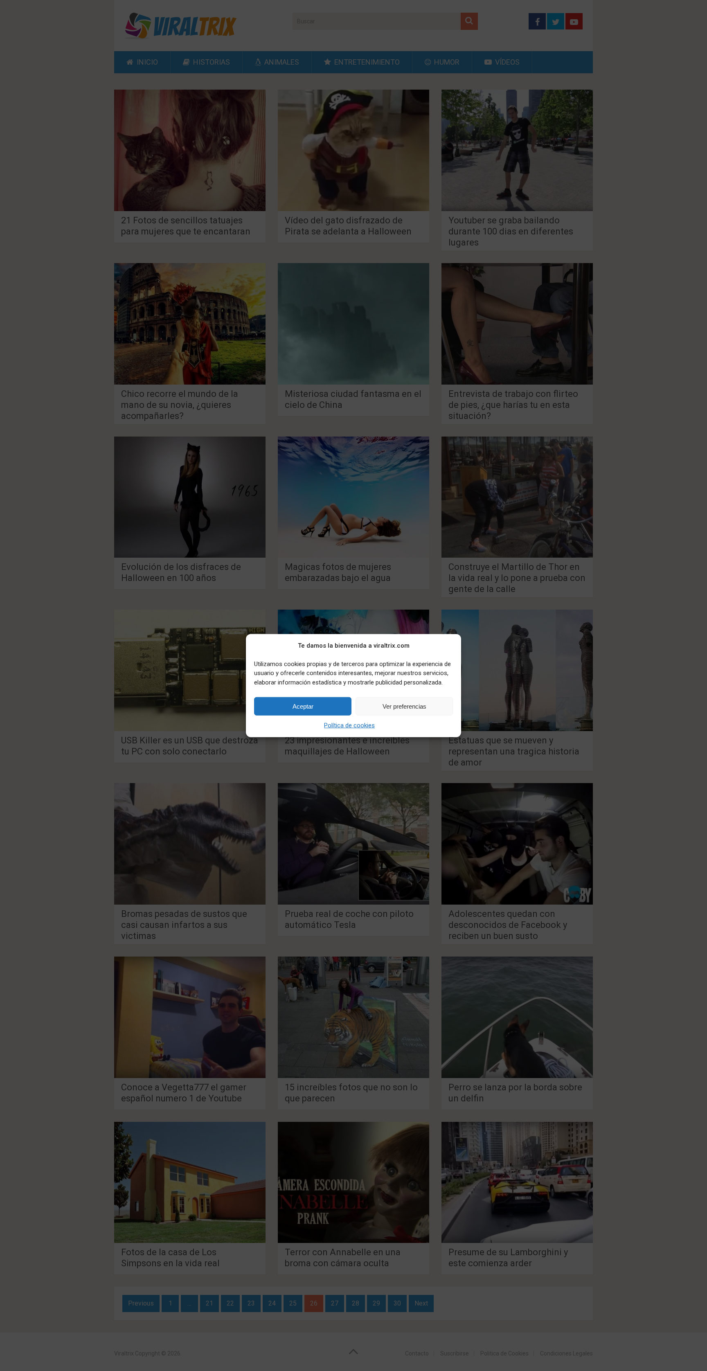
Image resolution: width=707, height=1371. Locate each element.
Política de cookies (349, 725)
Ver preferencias (404, 705)
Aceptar (303, 705)
